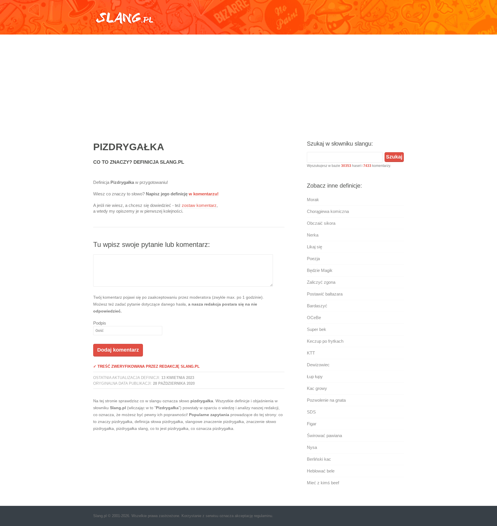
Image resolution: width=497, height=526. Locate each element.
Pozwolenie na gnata (326, 400)
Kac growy (317, 388)
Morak (313, 199)
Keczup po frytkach (325, 341)
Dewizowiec (318, 364)
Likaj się (314, 246)
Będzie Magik (319, 270)
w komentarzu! (204, 193)
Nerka (312, 234)
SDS (311, 411)
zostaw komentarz (199, 205)
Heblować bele (320, 470)
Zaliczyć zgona (321, 282)
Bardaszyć (317, 305)
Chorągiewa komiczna (328, 211)
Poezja (313, 258)
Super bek (316, 329)
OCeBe (314, 317)
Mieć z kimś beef (323, 482)
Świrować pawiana (324, 435)
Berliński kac (319, 459)
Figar (311, 423)
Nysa (312, 447)
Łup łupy (315, 376)
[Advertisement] (248, 82)
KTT (311, 352)
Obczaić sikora (321, 223)
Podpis (99, 323)
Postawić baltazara (325, 293)
